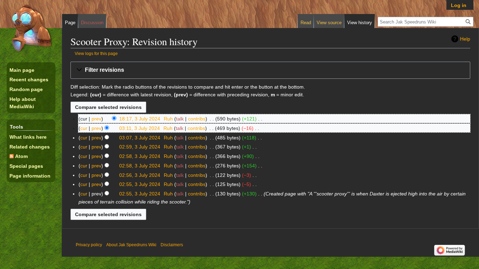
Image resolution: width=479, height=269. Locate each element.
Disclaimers (172, 244)
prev (96, 119)
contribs (196, 119)
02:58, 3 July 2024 (139, 156)
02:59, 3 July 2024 (139, 147)
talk (180, 119)
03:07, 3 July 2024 (139, 137)
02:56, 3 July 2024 (139, 175)
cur (83, 128)
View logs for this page (96, 53)
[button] (270, 70)
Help (465, 39)
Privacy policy (89, 244)
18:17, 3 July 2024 (139, 119)
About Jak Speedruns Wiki (131, 244)
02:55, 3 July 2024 (139, 184)
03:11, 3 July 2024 (139, 128)
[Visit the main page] (31, 28)
